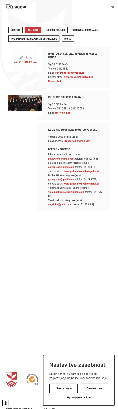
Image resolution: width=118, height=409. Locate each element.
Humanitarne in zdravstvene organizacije (34, 38)
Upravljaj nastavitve (79, 397)
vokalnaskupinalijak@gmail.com (66, 191)
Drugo (67, 38)
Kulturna (33, 29)
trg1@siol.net (62, 112)
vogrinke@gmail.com (59, 204)
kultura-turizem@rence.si (69, 72)
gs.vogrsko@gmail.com (61, 167)
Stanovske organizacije (86, 29)
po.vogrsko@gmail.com (61, 158)
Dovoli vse (64, 388)
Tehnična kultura (55, 29)
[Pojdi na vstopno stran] (59, 6)
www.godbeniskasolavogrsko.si (81, 171)
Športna (15, 29)
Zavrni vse (94, 388)
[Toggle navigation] (112, 6)
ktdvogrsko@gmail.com (77, 140)
